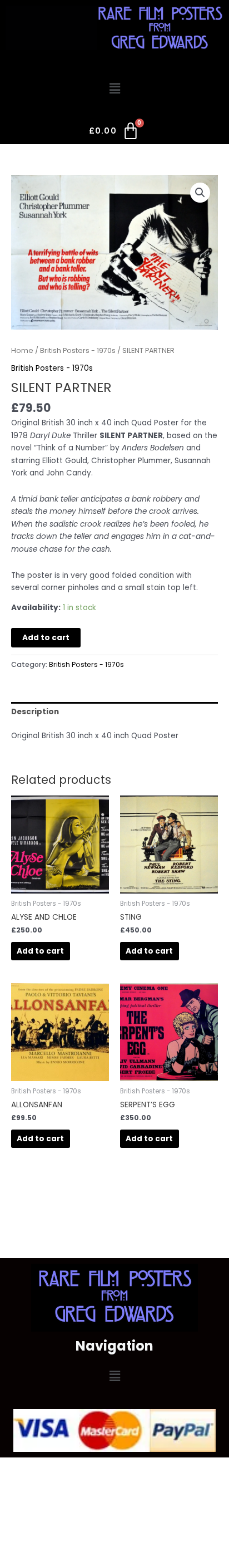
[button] (114, 88)
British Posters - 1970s (78, 350)
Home (22, 350)
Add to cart (45, 637)
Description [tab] (35, 711)
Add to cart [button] (40, 951)
